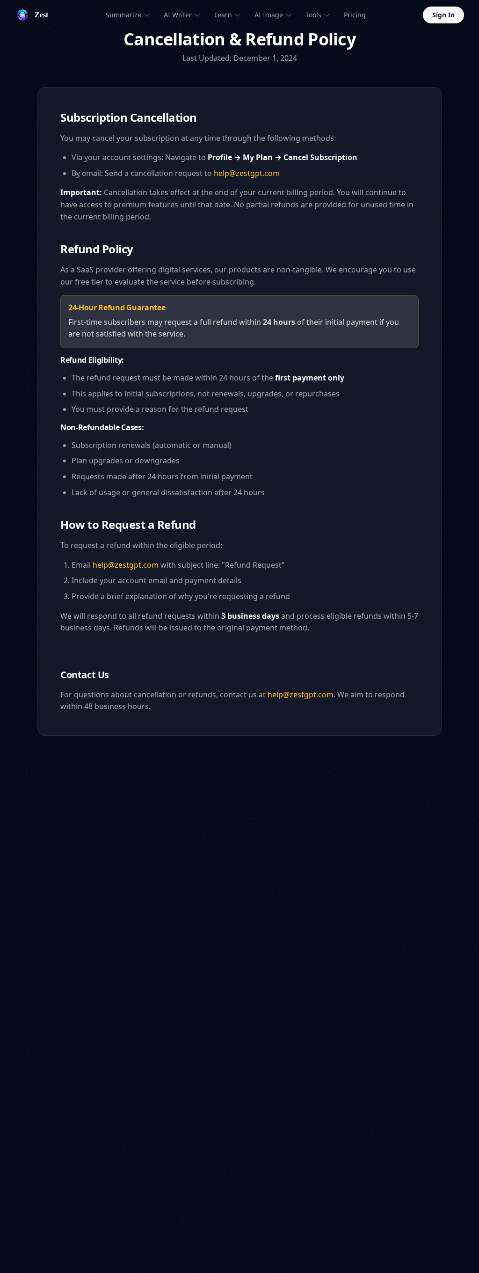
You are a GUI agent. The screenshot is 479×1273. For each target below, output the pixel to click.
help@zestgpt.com (247, 173)
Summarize (123, 14)
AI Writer (178, 14)
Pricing (355, 14)
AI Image (268, 14)
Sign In (443, 14)
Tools (313, 14)
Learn (223, 14)
